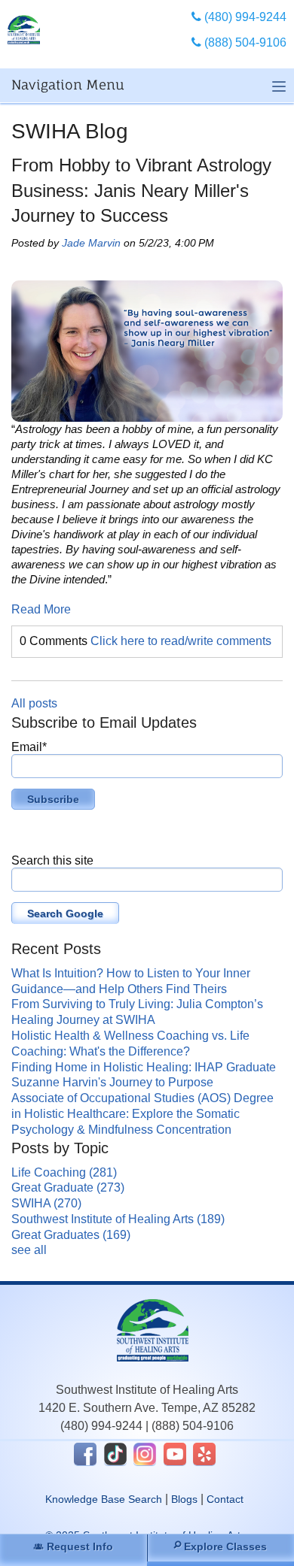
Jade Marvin (91, 243)
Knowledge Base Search (103, 1499)
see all (29, 1249)
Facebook (85, 1454)
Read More (41, 609)
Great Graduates (70, 1234)
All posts (34, 703)
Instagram (144, 1454)
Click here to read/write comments (180, 641)
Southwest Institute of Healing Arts (118, 1219)
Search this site (52, 860)
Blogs (184, 1499)
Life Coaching (64, 1172)
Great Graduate (67, 1187)
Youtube (175, 1454)
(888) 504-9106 (193, 1425)
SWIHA (46, 1203)
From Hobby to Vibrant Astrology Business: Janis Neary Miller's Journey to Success (141, 190)
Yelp (204, 1454)
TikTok (115, 1454)
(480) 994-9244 (101, 1425)
